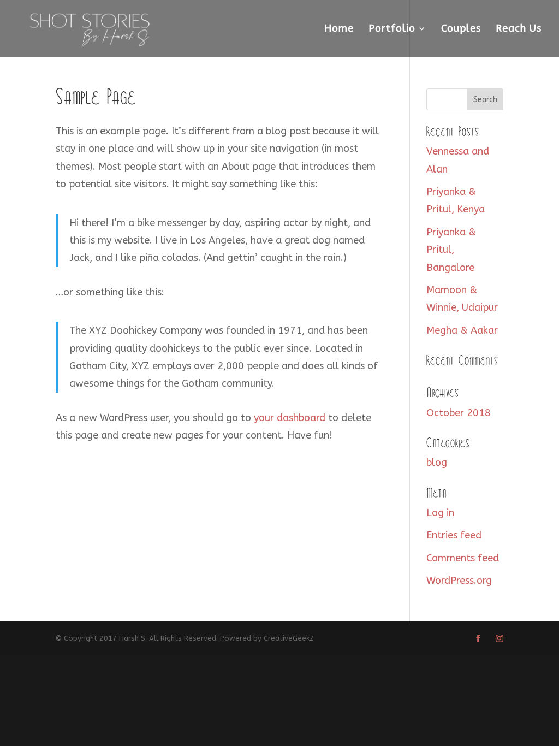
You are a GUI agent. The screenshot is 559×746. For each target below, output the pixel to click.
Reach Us (519, 29)
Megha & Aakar (462, 330)
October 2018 (458, 413)
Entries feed (453, 535)
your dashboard (289, 418)
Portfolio (391, 29)
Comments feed (462, 558)
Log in (440, 513)
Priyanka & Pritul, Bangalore (451, 250)
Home (339, 29)
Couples (461, 29)
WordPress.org (459, 581)
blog (436, 463)
